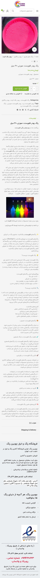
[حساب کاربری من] (7, 11)
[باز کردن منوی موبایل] (37, 11)
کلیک (9, 221)
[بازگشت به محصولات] (34, 61)
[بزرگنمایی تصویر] (34, 49)
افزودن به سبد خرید (21, 89)
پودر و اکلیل (18, 57)
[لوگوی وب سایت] (20, 4)
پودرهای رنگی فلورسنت (22, 128)
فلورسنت (27, 235)
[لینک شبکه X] (25, 109)
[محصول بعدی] (32, 61)
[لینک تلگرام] (17, 109)
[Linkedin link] (20, 109)
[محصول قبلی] (37, 61)
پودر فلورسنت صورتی (14, 104)
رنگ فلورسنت (25, 100)
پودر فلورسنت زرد (28, 104)
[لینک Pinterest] (22, 109)
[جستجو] (13, 11)
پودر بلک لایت (7, 57)
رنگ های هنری (28, 57)
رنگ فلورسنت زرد (25, 106)
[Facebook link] (28, 109)
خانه (37, 57)
